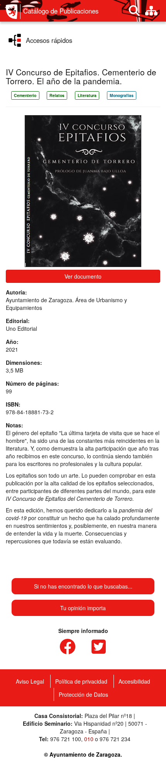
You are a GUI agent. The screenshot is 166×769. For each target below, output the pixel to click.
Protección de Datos (83, 694)
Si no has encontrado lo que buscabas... (83, 586)
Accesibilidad (134, 681)
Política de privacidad (81, 681)
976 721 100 (65, 739)
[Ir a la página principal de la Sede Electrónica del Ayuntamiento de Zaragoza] (13, 11)
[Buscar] (134, 11)
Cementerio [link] (25, 95)
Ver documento (83, 276)
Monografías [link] (122, 95)
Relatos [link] (56, 95)
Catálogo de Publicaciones (60, 10)
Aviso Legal (30, 681)
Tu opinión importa (83, 608)
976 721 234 (115, 739)
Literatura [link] (87, 95)
